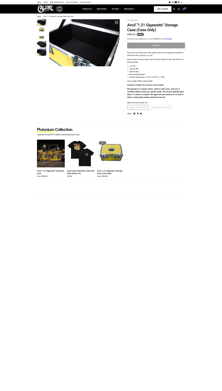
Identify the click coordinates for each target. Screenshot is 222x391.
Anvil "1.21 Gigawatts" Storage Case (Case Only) (109, 172)
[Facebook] (169, 2)
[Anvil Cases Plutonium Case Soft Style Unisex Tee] (81, 153)
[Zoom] (116, 22)
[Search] (174, 9)
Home (39, 16)
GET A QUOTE (162, 9)
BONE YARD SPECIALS (57, 2)
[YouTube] (175, 2)
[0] (183, 9)
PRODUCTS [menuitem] (87, 9)
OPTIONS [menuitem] (115, 9)
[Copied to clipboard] (141, 113)
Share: (129, 113)
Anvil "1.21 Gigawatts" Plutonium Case (50, 172)
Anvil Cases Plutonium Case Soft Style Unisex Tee (80, 172)
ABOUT (39, 2)
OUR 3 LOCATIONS (72, 2)
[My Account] (179, 9)
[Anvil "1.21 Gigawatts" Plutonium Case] (51, 153)
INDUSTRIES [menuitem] (101, 9)
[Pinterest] (178, 2)
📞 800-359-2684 (85, 2)
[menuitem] (40, 2)
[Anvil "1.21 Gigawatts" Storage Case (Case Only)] (111, 153)
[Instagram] (172, 2)
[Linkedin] (181, 2)
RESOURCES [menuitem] (129, 9)
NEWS (46, 2)
